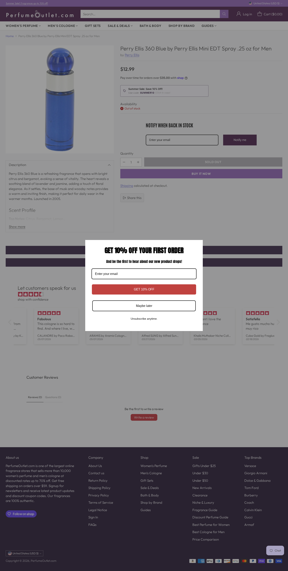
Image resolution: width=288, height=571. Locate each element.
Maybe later (144, 305)
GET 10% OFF (144, 289)
